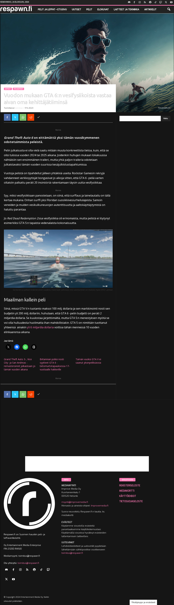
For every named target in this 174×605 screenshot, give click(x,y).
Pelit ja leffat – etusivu (52, 9)
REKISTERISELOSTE (129, 485)
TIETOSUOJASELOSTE (131, 501)
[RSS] (145, 2)
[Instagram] (140, 2)
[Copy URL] (38, 117)
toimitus (18, 108)
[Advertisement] (87, 432)
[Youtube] (171, 2)
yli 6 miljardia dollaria (40, 327)
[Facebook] (134, 2)
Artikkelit (150, 9)
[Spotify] (150, 2)
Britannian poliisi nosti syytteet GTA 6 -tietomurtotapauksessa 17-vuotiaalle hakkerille (55, 364)
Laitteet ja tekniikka (126, 9)
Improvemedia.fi (99, 505)
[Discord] (129, 2)
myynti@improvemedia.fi (75, 502)
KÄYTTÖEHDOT (127, 496)
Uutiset (76, 9)
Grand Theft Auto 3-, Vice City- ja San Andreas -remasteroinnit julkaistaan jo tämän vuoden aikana (19, 364)
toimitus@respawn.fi (28, 563)
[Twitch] (161, 2)
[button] (168, 9)
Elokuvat (103, 9)
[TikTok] (155, 2)
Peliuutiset (18, 89)
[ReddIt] (30, 117)
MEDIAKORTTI (126, 490)
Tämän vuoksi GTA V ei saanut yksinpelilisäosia (88, 361)
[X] (166, 2)
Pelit (89, 9)
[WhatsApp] (23, 117)
